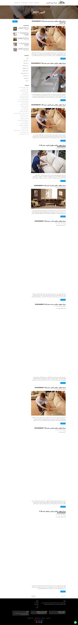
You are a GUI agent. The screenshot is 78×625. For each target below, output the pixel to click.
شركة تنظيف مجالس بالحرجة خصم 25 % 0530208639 (50, 185)
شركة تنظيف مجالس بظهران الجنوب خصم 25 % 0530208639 (52, 146)
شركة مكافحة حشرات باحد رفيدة (24, 123)
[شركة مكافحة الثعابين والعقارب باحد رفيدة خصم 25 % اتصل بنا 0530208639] (15, 34)
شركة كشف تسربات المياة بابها (24, 118)
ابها (27, 58)
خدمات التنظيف (25, 68)
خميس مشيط (25, 75)
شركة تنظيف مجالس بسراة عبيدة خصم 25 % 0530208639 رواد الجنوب (49, 22)
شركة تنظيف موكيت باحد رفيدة (24, 109)
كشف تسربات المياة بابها (17, 130)
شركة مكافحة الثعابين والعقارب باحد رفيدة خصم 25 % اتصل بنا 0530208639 (23, 33)
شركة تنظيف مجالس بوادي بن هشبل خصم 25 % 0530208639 (52, 512)
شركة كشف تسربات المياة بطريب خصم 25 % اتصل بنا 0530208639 (23, 49)
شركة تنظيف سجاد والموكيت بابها (24, 97)
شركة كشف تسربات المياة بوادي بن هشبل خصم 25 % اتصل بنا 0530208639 (23, 44)
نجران (27, 80)
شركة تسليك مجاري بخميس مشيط (24, 90)
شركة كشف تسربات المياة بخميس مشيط (23, 120)
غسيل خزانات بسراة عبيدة (25, 130)
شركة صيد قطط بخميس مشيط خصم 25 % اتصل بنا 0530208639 (23, 28)
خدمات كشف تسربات (24, 73)
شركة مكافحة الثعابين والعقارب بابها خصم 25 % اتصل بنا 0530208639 (23, 38)
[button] (75, 622)
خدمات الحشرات (25, 70)
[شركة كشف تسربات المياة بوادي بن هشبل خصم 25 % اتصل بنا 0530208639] (15, 44)
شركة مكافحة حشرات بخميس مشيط (23, 125)
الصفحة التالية (33, 596)
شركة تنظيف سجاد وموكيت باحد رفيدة (23, 99)
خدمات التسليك (25, 65)
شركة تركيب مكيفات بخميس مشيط (24, 87)
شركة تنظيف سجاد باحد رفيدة (24, 94)
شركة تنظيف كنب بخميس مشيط (24, 104)
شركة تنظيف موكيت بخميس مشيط (24, 111)
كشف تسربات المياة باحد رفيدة (24, 132)
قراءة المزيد (62, 59)
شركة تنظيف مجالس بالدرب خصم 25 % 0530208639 (50, 221)
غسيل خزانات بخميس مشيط (24, 128)
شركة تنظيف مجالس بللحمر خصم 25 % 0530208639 (50, 387)
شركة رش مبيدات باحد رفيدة (17, 113)
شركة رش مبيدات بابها (25, 113)
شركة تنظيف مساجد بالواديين (24, 106)
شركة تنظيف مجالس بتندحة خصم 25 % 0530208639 (50, 304)
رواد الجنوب (26, 78)
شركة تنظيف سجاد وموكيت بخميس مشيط (23, 101)
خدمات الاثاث (25, 63)
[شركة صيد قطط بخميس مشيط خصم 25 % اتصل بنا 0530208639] (15, 29)
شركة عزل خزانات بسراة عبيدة (24, 116)
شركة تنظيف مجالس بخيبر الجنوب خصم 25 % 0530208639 (48, 105)
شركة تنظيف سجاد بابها (25, 92)
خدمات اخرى (25, 60)
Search (15, 21)
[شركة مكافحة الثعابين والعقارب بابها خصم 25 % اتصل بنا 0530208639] (15, 39)
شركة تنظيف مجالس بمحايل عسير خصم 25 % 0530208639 (48, 63)
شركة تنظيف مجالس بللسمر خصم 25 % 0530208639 (50, 428)
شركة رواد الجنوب (51, 3)
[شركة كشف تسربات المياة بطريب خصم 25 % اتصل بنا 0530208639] (15, 50)
